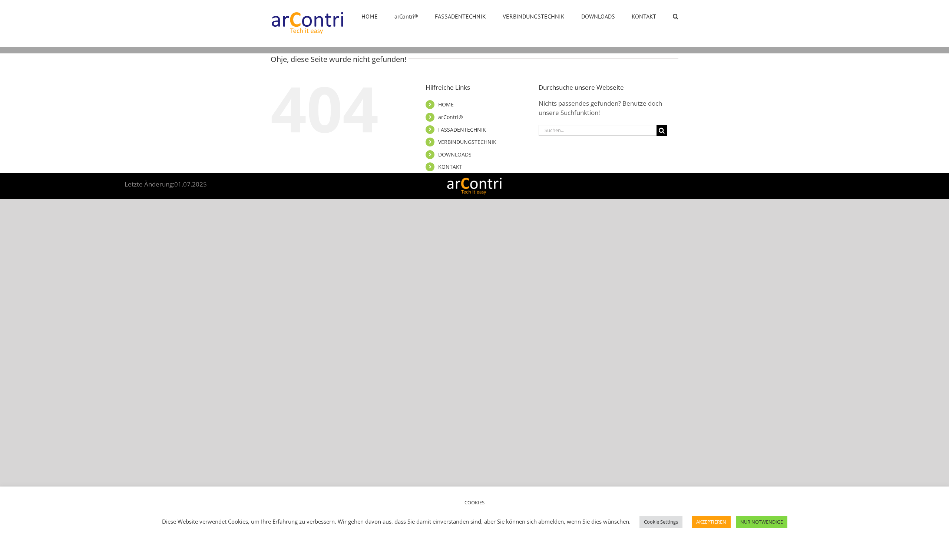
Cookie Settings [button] (661, 521)
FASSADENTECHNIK (462, 129)
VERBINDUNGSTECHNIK (467, 141)
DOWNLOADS (455, 154)
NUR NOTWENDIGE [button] (761, 521)
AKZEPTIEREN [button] (711, 521)
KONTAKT (450, 166)
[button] (675, 15)
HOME (446, 104)
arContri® (450, 117)
